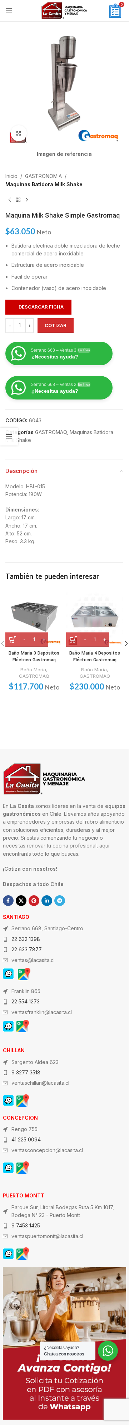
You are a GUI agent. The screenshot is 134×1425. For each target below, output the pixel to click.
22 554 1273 (25, 1001)
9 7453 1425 (25, 1225)
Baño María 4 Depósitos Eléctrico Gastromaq (94, 656)
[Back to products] (18, 199)
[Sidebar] (9, 437)
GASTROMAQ (51, 432)
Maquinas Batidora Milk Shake (44, 184)
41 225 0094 (26, 1139)
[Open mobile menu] (9, 11)
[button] (126, 643)
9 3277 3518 (25, 1072)
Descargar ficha (41, 307)
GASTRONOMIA (43, 176)
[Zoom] (19, 133)
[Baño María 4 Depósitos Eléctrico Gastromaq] (94, 618)
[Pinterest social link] (34, 900)
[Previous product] (9, 199)
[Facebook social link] (8, 900)
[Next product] (27, 199)
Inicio (11, 176)
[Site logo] (64, 10)
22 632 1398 (25, 939)
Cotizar (55, 325)
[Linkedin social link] (46, 900)
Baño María (33, 669)
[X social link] (21, 900)
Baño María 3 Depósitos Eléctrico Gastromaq (34, 656)
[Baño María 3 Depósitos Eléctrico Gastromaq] (34, 618)
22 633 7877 (26, 949)
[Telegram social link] (59, 900)
